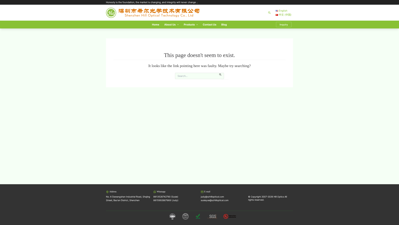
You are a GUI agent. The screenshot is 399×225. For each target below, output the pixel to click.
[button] (269, 13)
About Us (170, 24)
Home (155, 24)
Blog (224, 24)
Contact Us (209, 24)
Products (189, 24)
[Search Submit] (220, 74)
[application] (177, 24)
